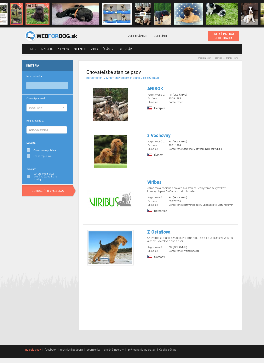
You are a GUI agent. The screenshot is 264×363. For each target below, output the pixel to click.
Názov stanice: (34, 76)
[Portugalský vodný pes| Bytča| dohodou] (75, 14)
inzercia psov (33, 349)
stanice (80, 49)
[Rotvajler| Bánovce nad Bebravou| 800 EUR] (162, 14)
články (108, 49)
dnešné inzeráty (114, 349)
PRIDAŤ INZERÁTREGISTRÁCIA (223, 36)
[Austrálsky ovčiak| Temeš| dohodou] (222, 14)
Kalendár (125, 49)
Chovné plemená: (36, 98)
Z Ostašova (158, 232)
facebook (50, 349)
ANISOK (155, 88)
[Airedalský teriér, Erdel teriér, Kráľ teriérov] (67, 111)
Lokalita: (31, 142)
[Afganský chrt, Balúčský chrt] (67, 107)
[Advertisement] (160, 298)
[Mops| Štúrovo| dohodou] (117, 14)
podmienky (93, 349)
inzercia (47, 49)
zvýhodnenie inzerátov (141, 349)
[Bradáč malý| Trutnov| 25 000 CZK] (16, 14)
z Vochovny (158, 135)
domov (31, 49)
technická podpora (71, 349)
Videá (94, 49)
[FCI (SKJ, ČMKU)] (67, 129)
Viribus (154, 182)
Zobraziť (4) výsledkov (48, 190)
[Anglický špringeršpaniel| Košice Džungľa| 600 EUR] (249, 14)
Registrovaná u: (35, 120)
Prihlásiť (160, 36)
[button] (47, 107)
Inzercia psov (204, 58)
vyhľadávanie (137, 36)
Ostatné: (31, 169)
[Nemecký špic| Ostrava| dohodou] (37, 14)
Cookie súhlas (167, 349)
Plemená (63, 49)
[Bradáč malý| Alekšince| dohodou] (143, 14)
